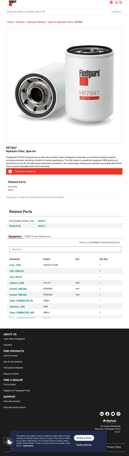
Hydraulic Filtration (36, 21)
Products (20, 21)
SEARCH (116, 11)
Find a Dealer (10, 384)
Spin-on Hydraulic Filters (60, 21)
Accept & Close (84, 438)
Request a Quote (11, 373)
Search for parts (11, 355)
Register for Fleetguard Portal (17, 390)
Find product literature (13, 367)
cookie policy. (28, 445)
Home (10, 21)
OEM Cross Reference (38, 236)
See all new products (13, 361)
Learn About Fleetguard (14, 338)
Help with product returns (15, 407)
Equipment (15, 236)
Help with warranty (12, 401)
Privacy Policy (114, 446)
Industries (8, 344)
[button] (116, 2)
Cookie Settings (84, 444)
